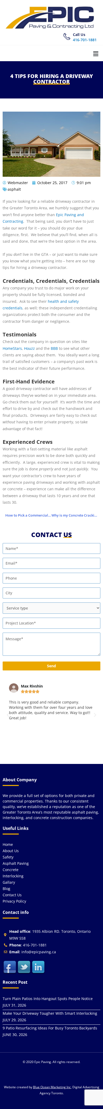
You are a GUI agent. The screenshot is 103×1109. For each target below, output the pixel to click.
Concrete (10, 869)
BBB (54, 348)
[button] (95, 54)
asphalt (14, 189)
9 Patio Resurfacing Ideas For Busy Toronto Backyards (50, 1027)
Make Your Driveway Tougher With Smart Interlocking (50, 1013)
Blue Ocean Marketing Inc (52, 1087)
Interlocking (13, 875)
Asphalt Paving (16, 863)
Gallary (9, 882)
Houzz (29, 348)
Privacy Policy (14, 901)
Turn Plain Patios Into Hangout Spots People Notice (48, 998)
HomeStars (12, 348)
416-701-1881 (85, 39)
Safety (8, 857)
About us (11, 850)
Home (8, 844)
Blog (6, 888)
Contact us (12, 894)
